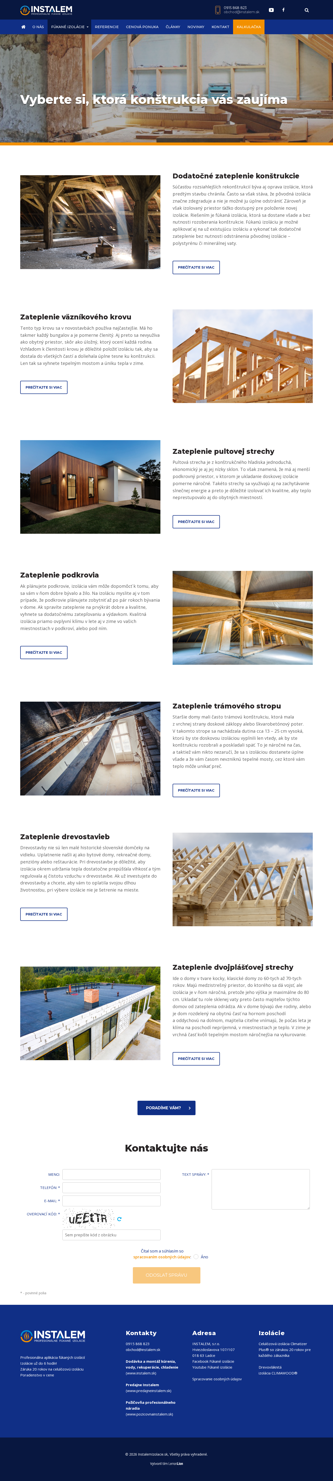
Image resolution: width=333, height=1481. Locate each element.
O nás (38, 27)
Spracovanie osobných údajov (217, 1378)
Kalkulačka (249, 27)
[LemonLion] (176, 1464)
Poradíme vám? (163, 1108)
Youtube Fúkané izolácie (212, 1367)
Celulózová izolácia (274, 1343)
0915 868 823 (235, 8)
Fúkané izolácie (68, 27)
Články (173, 27)
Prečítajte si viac (196, 267)
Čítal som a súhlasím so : (166, 1254)
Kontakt (220, 27)
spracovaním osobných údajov (161, 1257)
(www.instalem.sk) (152, 1367)
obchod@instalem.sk (241, 12)
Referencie (107, 27)
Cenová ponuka (142, 27)
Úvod (24, 27)
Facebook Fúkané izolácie (213, 1361)
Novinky (195, 27)
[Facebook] (283, 10)
